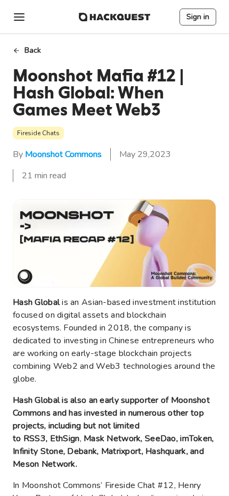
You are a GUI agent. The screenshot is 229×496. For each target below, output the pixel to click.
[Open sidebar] (19, 17)
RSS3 (34, 438)
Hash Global (36, 302)
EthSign (65, 438)
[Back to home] (114, 17)
